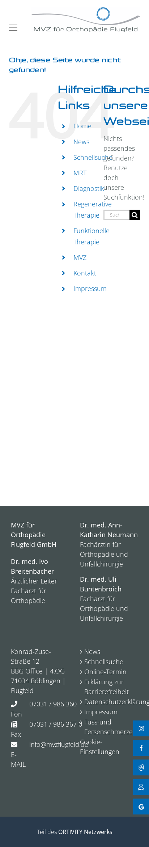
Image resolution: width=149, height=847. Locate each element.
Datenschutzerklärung (109, 701)
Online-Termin (105, 671)
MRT (79, 172)
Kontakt (84, 273)
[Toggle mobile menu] (13, 28)
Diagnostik (88, 188)
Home (82, 125)
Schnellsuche (92, 157)
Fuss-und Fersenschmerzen (109, 727)
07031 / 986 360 (53, 704)
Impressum (90, 288)
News (81, 141)
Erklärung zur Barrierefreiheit (106, 686)
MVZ (79, 257)
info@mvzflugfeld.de (58, 744)
